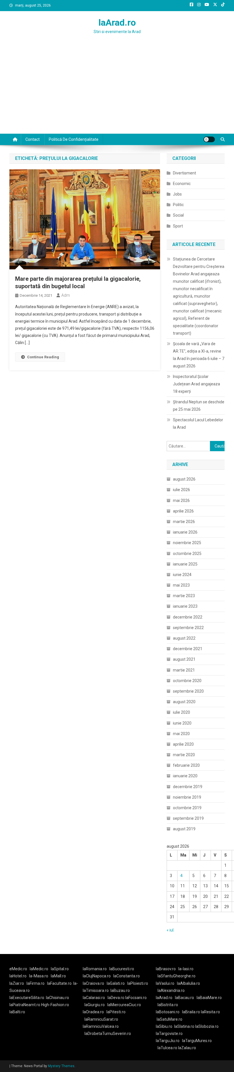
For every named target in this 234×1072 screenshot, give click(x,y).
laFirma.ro (36, 983)
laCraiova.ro (93, 983)
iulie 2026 (181, 489)
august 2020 (184, 701)
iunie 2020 (182, 723)
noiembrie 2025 (187, 542)
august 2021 (184, 659)
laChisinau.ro (57, 997)
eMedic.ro (18, 969)
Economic (182, 183)
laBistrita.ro (168, 1004)
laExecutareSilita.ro (26, 997)
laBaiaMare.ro (209, 997)
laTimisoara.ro (96, 990)
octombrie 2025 (187, 553)
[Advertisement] (117, 91)
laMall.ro (58, 976)
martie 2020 (184, 754)
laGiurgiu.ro (95, 1004)
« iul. (170, 930)
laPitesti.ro (116, 1012)
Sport (178, 226)
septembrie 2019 (188, 818)
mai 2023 (181, 585)
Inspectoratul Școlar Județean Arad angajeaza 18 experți (196, 384)
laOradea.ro (93, 1012)
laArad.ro (117, 22)
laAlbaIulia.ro (188, 983)
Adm (65, 295)
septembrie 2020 (188, 691)
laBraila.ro (191, 1012)
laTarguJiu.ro (169, 1040)
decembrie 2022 (187, 617)
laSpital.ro (60, 969)
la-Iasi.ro (185, 969)
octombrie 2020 (187, 680)
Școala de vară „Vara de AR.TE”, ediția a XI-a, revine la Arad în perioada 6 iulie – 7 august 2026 (198, 354)
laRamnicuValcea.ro (101, 1026)
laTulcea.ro (168, 1047)
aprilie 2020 (183, 744)
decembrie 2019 (187, 786)
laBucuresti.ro (121, 969)
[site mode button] (209, 139)
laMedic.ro (39, 969)
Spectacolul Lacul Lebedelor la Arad (198, 424)
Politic (178, 204)
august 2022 (184, 638)
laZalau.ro (187, 1047)
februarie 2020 (186, 765)
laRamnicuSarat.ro (101, 1019)
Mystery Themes (61, 1066)
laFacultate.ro (59, 983)
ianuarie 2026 (185, 532)
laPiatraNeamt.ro (24, 1004)
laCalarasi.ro (94, 997)
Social (178, 215)
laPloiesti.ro (137, 983)
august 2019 (184, 829)
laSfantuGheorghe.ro (176, 976)
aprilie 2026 (183, 511)
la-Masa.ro (38, 976)
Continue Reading (43, 357)
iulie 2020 (181, 712)
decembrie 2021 (187, 648)
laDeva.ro (116, 997)
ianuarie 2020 (185, 776)
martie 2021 (184, 670)
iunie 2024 (182, 574)
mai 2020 (181, 733)
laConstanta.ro (126, 976)
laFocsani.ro (136, 997)
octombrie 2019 (187, 807)
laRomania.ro (95, 969)
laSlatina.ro (184, 1026)
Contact (32, 139)
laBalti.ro (17, 1012)
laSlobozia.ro (207, 1026)
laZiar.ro (16, 983)
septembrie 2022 (188, 627)
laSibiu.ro (164, 1026)
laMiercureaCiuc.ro (124, 1004)
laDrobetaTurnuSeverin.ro (107, 1033)
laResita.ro (210, 1012)
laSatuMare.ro (169, 1019)
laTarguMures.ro (197, 1040)
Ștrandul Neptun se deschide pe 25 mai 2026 (198, 406)
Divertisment (184, 173)
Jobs (177, 194)
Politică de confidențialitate (73, 139)
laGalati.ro (116, 983)
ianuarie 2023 (185, 606)
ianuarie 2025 (185, 564)
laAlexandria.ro (171, 990)
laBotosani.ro (167, 1012)
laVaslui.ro (166, 983)
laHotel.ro (18, 976)
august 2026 (184, 479)
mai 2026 (181, 500)
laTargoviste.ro (169, 1033)
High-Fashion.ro (55, 1004)
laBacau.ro (184, 997)
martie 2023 (184, 595)
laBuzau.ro (120, 990)
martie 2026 (184, 521)
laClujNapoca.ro (97, 976)
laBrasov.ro (166, 969)
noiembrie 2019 (187, 797)
